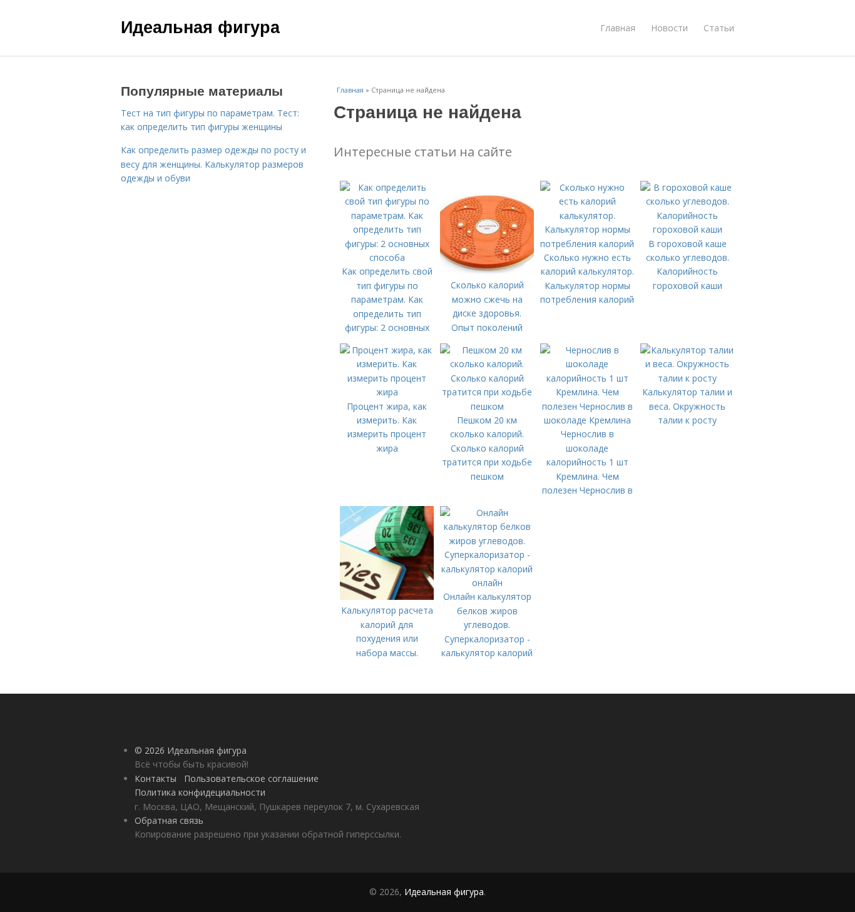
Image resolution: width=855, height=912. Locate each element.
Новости (669, 28)
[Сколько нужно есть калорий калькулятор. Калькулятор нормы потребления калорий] (587, 244)
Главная (617, 28)
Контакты (156, 778)
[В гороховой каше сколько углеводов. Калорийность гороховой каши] (687, 229)
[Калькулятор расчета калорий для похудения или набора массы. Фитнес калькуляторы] (387, 596)
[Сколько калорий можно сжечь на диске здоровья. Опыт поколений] (487, 271)
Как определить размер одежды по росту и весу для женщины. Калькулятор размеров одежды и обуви (213, 164)
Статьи (719, 28)
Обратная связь (169, 820)
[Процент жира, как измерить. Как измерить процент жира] (387, 392)
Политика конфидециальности (200, 792)
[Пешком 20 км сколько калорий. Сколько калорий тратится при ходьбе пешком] (487, 406)
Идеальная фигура (200, 26)
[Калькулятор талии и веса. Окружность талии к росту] (687, 378)
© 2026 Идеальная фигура (191, 750)
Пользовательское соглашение (251, 778)
